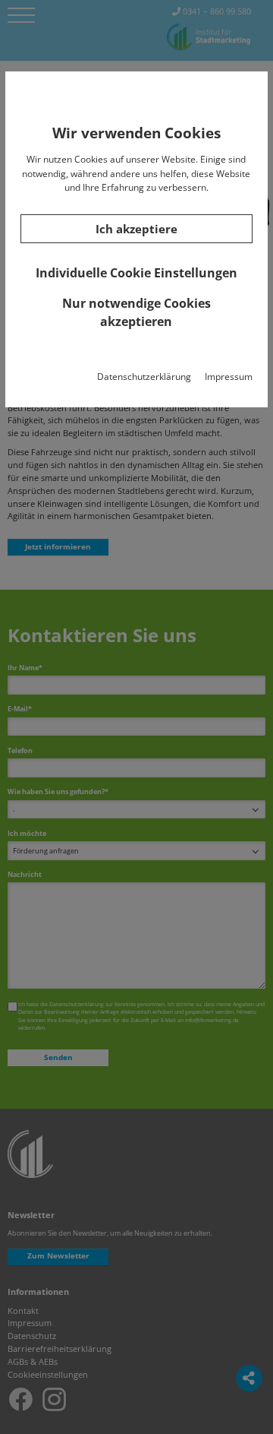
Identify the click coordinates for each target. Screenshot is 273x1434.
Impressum (229, 376)
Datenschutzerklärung (144, 376)
